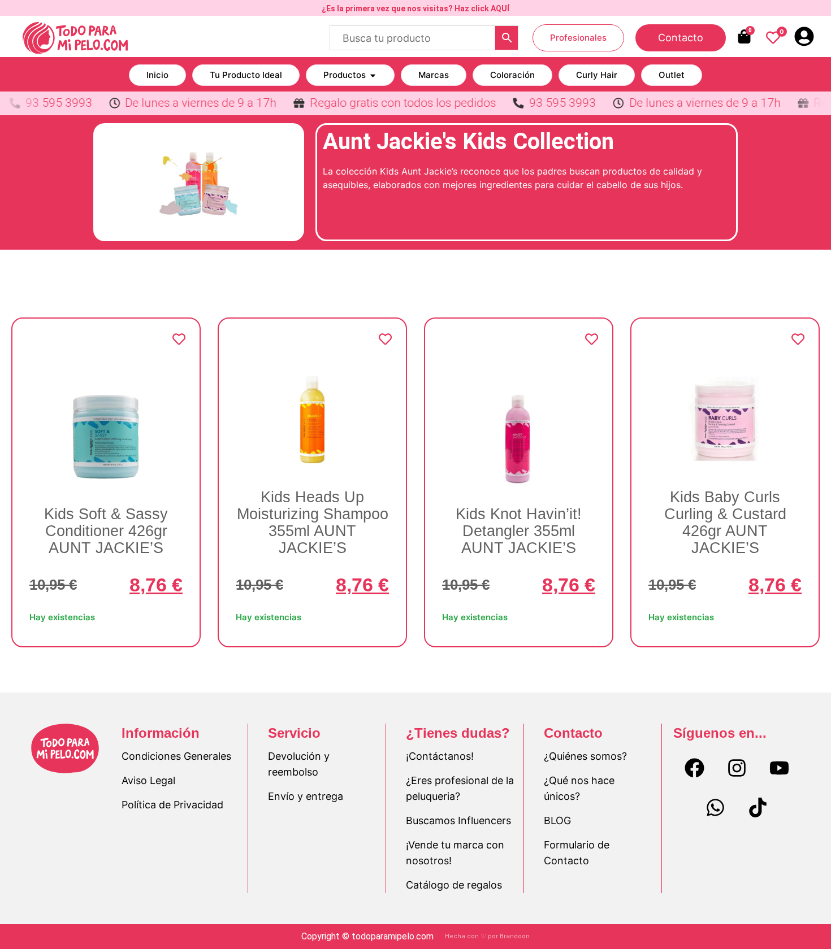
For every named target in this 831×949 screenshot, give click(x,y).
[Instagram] (736, 768)
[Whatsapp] (715, 808)
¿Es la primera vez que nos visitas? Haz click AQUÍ (415, 8)
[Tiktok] (758, 808)
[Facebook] (694, 768)
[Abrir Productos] (373, 75)
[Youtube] (779, 768)
